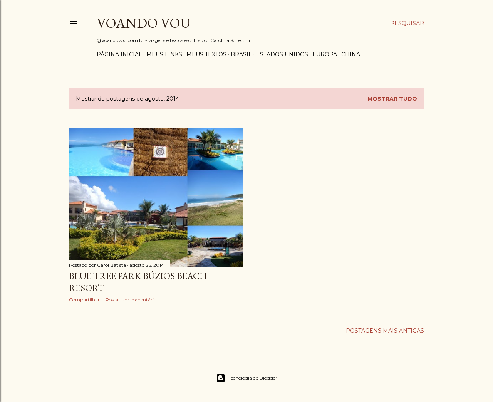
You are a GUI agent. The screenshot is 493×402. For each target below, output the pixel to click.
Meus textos (206, 54)
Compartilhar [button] (84, 300)
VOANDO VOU (144, 23)
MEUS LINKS (164, 54)
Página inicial (119, 54)
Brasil (241, 54)
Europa (324, 54)
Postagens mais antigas (385, 330)
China (350, 54)
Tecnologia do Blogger (252, 378)
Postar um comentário (131, 300)
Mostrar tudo (392, 98)
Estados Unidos (282, 54)
